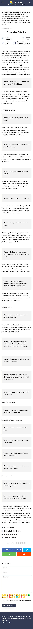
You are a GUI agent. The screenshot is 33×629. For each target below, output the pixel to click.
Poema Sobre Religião (8, 110)
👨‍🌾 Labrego (16, 2)
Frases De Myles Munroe (12, 531)
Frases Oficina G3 (7, 307)
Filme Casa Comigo (10, 534)
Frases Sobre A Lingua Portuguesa (12, 420)
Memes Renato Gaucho (8, 402)
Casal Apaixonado (7, 476)
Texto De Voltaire (10, 537)
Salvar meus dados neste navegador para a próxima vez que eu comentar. (17, 601)
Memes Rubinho (9, 528)
